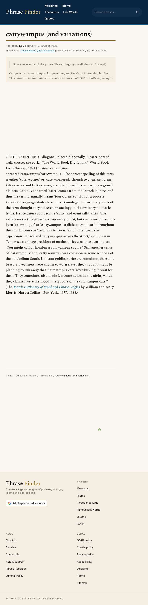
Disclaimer (83, 568)
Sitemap (82, 582)
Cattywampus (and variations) (38, 50)
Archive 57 (46, 375)
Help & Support (15, 561)
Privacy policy (85, 554)
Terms (81, 575)
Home (9, 375)
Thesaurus (52, 12)
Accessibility (84, 561)
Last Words (70, 12)
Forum (80, 523)
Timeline (11, 547)
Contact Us (12, 554)
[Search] (137, 12)
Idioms (66, 5)
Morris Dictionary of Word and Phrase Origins (46, 287)
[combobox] (114, 12)
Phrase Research (16, 568)
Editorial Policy (14, 575)
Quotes (49, 18)
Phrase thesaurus (87, 502)
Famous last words (88, 509)
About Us (11, 540)
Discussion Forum (26, 375)
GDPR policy (84, 540)
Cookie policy (85, 547)
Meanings (51, 5)
